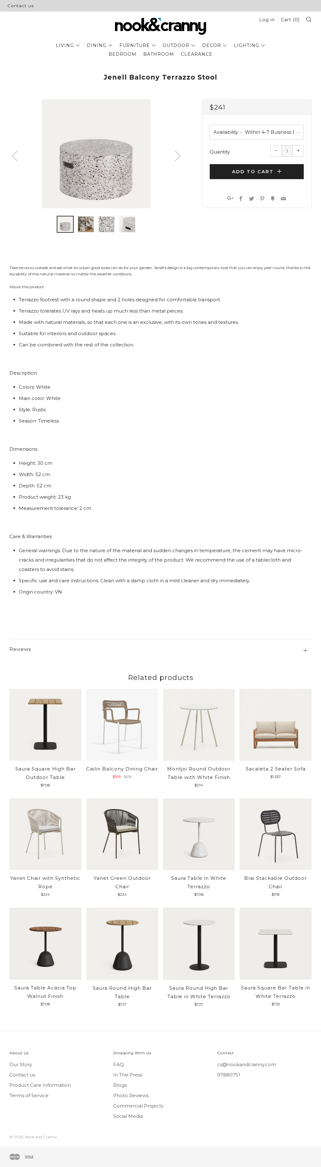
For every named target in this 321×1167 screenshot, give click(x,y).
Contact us (21, 5)
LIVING (65, 45)
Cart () (290, 20)
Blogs (120, 1085)
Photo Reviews (131, 1095)
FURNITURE (134, 45)
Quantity (220, 152)
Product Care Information (40, 1085)
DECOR (211, 45)
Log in (267, 20)
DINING (97, 45)
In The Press (127, 1075)
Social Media (128, 1116)
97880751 (228, 1075)
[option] (96, 153)
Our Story (20, 1064)
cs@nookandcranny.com (246, 1064)
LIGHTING (246, 45)
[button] (65, 224)
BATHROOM (158, 54)
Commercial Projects (138, 1106)
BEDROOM (122, 54)
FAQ (118, 1064)
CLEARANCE (197, 54)
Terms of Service (29, 1095)
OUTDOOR (176, 45)
